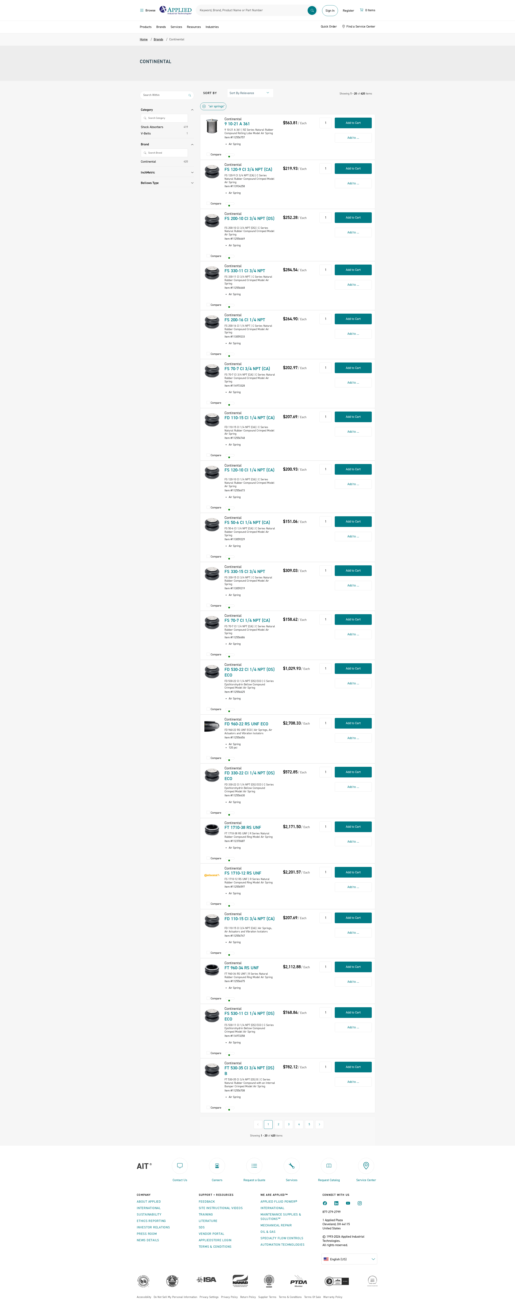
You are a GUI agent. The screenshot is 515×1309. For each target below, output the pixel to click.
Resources (194, 27)
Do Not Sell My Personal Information (175, 1297)
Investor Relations (153, 1227)
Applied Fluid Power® (279, 1202)
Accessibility (144, 1297)
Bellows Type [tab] (150, 183)
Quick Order (329, 27)
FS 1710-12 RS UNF (243, 873)
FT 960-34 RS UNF (242, 968)
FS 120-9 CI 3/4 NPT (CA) (248, 169)
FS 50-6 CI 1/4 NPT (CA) (247, 522)
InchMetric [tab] (148, 172)
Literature (208, 1221)
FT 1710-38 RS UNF (243, 827)
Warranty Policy (332, 1297)
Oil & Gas (268, 1232)
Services (176, 27)
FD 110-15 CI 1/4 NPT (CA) (250, 418)
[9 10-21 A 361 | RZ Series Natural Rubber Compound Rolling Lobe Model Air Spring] (212, 126)
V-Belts (146, 133)
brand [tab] (145, 144)
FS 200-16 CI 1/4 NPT (245, 320)
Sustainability (149, 1214)
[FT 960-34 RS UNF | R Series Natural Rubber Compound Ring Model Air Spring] (212, 970)
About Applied (149, 1202)
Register (348, 11)
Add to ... (353, 138)
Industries (212, 27)
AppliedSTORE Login (215, 1240)
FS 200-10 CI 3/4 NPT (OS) (249, 218)
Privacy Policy (229, 1297)
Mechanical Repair (276, 1225)
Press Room (147, 1234)
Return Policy (248, 1297)
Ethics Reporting (151, 1221)
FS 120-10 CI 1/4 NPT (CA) (249, 470)
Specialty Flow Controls (282, 1238)
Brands (161, 27)
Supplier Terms (267, 1297)
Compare (216, 154)
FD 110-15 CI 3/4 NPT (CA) (250, 919)
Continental (148, 162)
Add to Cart (353, 123)
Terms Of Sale (312, 1297)
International (149, 1208)
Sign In (330, 11)
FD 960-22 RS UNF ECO (246, 724)
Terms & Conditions (215, 1247)
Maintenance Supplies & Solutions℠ (281, 1216)
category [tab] (147, 110)
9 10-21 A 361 (237, 124)
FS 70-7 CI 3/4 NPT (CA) (247, 369)
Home (144, 39)
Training (206, 1214)
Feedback (207, 1202)
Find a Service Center (360, 27)
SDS (202, 1227)
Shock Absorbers (152, 127)
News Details (148, 1240)
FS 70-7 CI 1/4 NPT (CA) (247, 620)
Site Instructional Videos (221, 1208)
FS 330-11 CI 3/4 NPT (245, 271)
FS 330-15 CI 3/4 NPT (245, 571)
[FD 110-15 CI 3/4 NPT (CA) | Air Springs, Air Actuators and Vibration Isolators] (212, 921)
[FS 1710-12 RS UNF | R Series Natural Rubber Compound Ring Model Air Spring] (212, 875)
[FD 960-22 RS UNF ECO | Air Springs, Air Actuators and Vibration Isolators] (212, 726)
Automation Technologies (282, 1245)
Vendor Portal (211, 1234)
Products (145, 27)
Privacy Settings (209, 1297)
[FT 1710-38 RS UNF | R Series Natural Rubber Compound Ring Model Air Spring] (212, 829)
